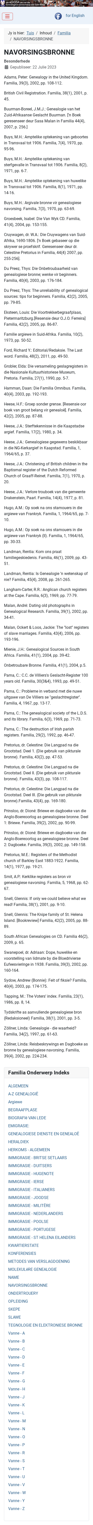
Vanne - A (16, 1333)
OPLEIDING (18, 1301)
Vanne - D (16, 1357)
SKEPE (14, 1309)
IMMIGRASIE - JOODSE (28, 1197)
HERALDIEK (18, 1141)
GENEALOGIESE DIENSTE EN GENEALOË (43, 1133)
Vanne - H (16, 1389)
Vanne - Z (16, 1508)
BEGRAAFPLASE (22, 1110)
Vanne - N (16, 1429)
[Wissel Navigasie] (7, 16)
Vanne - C (16, 1349)
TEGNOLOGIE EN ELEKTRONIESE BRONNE (45, 1325)
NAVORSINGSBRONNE (28, 1285)
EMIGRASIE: (18, 1126)
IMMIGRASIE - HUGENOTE (31, 1173)
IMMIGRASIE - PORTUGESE (32, 1229)
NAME (13, 1277)
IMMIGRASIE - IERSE (26, 1181)
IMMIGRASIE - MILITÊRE (29, 1205)
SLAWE (14, 1317)
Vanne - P (16, 1445)
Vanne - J (16, 1397)
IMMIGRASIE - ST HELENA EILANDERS (42, 1237)
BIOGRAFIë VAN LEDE (27, 1118)
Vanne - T (16, 1468)
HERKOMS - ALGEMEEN (29, 1149)
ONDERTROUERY (23, 1293)
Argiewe (15, 1102)
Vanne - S (16, 1460)
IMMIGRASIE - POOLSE (28, 1221)
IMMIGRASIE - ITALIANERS (31, 1189)
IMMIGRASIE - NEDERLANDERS (35, 1213)
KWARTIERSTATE (23, 1245)
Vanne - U (16, 1476)
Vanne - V (16, 1484)
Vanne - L (16, 1413)
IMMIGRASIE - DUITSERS (30, 1165)
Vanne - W (17, 1492)
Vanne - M (17, 1421)
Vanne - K (16, 1405)
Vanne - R (16, 1452)
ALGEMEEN (18, 1086)
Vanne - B (16, 1341)
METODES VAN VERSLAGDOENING (39, 1261)
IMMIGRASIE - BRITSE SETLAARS (37, 1157)
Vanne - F (16, 1373)
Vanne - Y (16, 1500)
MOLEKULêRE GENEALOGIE (32, 1269)
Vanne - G (16, 1381)
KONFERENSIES (22, 1253)
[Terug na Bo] (84, 1516)
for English (75, 15)
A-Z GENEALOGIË (23, 1094)
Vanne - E (16, 1365)
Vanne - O (16, 1437)
